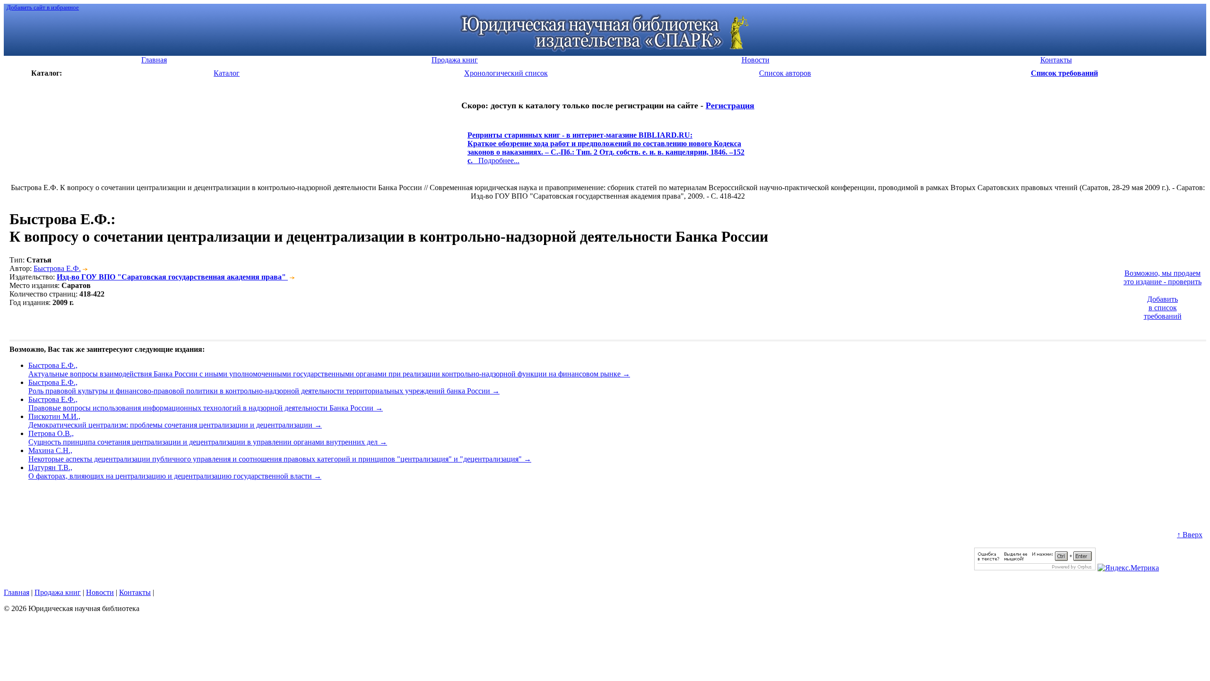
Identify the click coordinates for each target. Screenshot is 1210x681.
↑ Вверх (1189, 535)
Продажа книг (58, 592)
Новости (100, 592)
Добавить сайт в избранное (43, 7)
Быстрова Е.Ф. (57, 268)
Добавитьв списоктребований (1163, 307)
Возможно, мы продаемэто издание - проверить (1162, 277)
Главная (16, 592)
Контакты (135, 592)
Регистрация (730, 105)
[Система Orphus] (1035, 568)
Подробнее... (605, 152)
